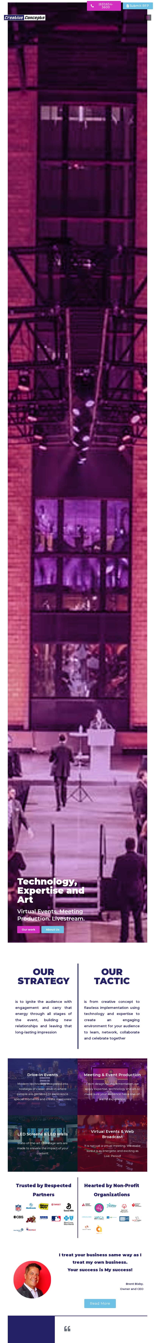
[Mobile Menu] (147, 18)
